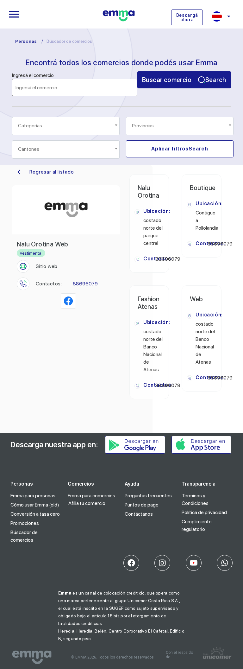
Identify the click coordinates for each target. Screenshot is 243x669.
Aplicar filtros (179, 149)
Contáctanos (139, 514)
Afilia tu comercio (86, 503)
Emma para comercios (91, 496)
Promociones (24, 523)
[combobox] (66, 126)
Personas (26, 41)
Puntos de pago (142, 505)
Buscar (184, 80)
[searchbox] (66, 126)
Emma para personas (32, 496)
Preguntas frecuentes (148, 496)
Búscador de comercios (24, 536)
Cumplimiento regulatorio (197, 525)
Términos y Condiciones (195, 499)
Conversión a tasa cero (35, 514)
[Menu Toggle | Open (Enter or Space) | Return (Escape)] (14, 14)
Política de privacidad (204, 512)
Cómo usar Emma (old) (34, 505)
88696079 (85, 284)
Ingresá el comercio (33, 75)
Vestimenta (30, 253)
